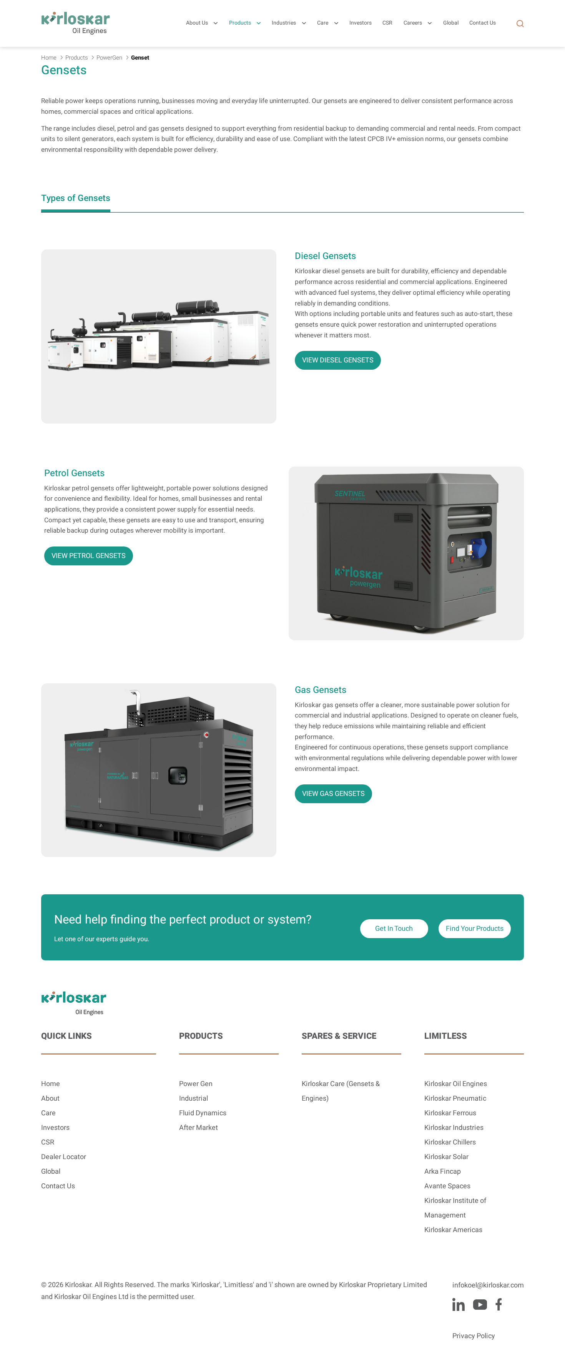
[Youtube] (480, 1304)
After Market (198, 1128)
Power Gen (196, 1084)
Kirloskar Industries (454, 1128)
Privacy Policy (473, 1336)
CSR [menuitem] (387, 23)
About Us (197, 23)
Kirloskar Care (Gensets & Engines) (341, 1091)
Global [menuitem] (451, 23)
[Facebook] (498, 1304)
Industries (284, 23)
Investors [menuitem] (360, 23)
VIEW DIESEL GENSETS (338, 360)
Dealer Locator (63, 1157)
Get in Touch (394, 928)
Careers (413, 23)
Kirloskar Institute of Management (455, 1208)
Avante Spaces (447, 1186)
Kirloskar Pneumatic (455, 1098)
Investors (55, 1128)
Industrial (193, 1098)
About (50, 1098)
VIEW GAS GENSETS (333, 793)
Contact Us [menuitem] (482, 23)
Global (50, 1171)
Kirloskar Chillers (450, 1142)
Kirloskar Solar (446, 1157)
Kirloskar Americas (453, 1230)
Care (322, 23)
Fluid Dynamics (202, 1113)
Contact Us (58, 1186)
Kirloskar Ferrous (450, 1113)
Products (240, 23)
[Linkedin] (458, 1304)
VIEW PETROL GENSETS (89, 555)
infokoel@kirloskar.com (488, 1285)
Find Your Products (475, 928)
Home (50, 1084)
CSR (47, 1142)
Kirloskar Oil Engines (455, 1084)
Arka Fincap (442, 1171)
